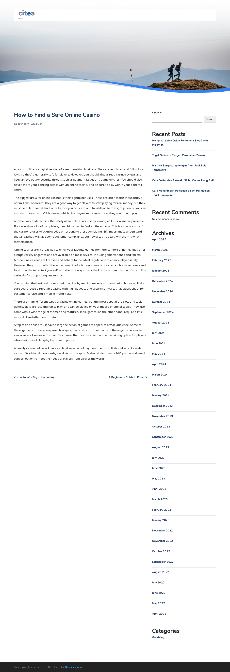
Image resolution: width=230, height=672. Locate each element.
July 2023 (158, 458)
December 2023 (162, 406)
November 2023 (162, 416)
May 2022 (158, 603)
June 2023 (159, 468)
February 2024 (161, 385)
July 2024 (158, 333)
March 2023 (160, 499)
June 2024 (159, 343)
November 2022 (162, 541)
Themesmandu (73, 667)
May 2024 (158, 354)
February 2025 (161, 260)
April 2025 (159, 239)
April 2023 (159, 489)
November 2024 (162, 291)
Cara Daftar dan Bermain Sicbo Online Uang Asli (183, 180)
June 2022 (159, 593)
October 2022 (161, 551)
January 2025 (160, 271)
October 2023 (161, 426)
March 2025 (160, 250)
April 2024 (159, 364)
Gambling (158, 637)
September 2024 (163, 312)
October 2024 (161, 302)
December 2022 (162, 530)
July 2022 (158, 582)
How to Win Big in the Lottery (35, 377)
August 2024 (160, 323)
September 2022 (163, 562)
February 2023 (161, 510)
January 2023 (160, 520)
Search (157, 112)
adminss (36, 124)
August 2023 (160, 447)
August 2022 (160, 572)
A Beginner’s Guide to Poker (126, 377)
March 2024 (160, 375)
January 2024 (160, 395)
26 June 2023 (21, 124)
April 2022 (159, 614)
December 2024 (162, 281)
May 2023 (158, 478)
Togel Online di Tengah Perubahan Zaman (178, 155)
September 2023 (163, 437)
